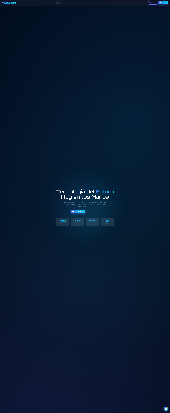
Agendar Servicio (93, 211)
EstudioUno (10, 3)
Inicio (58, 2)
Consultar (164, 2)
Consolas (66, 2)
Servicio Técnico (87, 2)
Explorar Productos (78, 211)
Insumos (97, 2)
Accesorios (75, 2)
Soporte (154, 2)
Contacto (105, 2)
